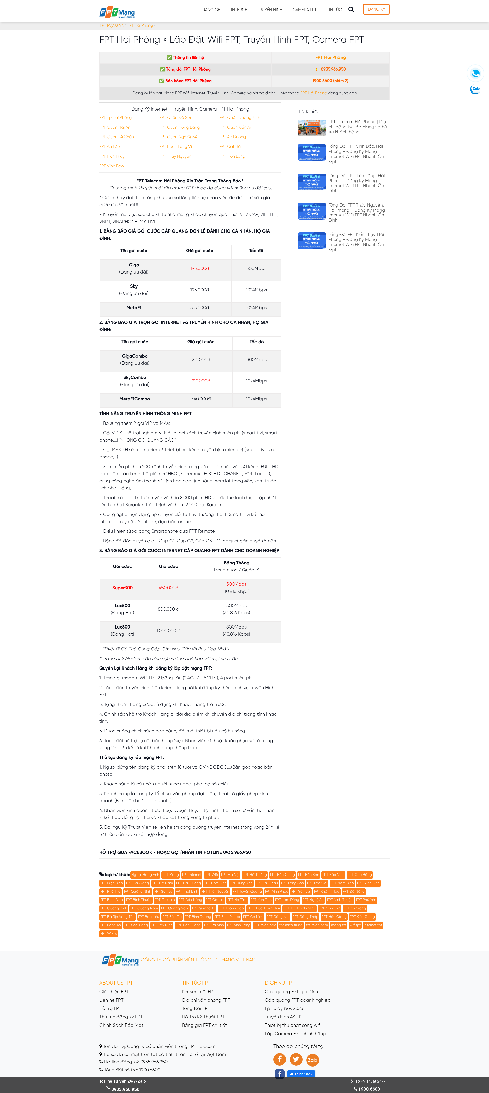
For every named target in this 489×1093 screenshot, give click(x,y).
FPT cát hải (230, 147)
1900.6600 (322, 81)
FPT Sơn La (163, 892)
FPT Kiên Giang (362, 917)
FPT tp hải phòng (115, 118)
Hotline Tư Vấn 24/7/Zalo (122, 1081)
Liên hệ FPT (111, 1000)
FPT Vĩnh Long (238, 925)
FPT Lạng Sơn (292, 883)
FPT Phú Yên (366, 900)
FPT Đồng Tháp (305, 917)
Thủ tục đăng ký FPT (121, 1017)
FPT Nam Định (342, 883)
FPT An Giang (355, 908)
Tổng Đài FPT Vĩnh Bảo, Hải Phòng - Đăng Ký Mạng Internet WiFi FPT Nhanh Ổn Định (356, 154)
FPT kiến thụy (112, 156)
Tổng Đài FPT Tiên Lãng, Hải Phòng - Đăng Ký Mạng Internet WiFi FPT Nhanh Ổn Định (357, 183)
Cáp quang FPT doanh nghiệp (298, 1000)
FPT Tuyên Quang (247, 892)
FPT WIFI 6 (108, 934)
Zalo (312, 1060)
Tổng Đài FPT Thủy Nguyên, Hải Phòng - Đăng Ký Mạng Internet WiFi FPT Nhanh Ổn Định (357, 213)
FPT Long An (110, 925)
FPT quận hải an (114, 127)
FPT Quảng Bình (113, 908)
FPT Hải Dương (188, 883)
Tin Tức (334, 10)
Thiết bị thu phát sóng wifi (293, 1025)
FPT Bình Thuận (139, 900)
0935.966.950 (333, 69)
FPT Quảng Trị (203, 908)
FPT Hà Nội (230, 875)
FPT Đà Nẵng (354, 892)
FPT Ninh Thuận (340, 900)
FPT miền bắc (265, 925)
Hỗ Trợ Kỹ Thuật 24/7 (367, 1081)
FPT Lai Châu (267, 883)
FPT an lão (109, 147)
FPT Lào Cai (317, 883)
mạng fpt (338, 925)
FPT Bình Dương (198, 917)
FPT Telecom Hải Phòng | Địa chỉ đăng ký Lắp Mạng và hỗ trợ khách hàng (358, 127)
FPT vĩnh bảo (111, 166)
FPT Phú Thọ (110, 892)
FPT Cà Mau (253, 917)
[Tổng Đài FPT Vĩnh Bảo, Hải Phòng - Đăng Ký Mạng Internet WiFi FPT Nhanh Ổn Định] (312, 152)
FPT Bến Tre (172, 917)
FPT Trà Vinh (214, 925)
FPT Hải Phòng (330, 57)
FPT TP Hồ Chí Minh (299, 908)
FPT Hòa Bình (215, 883)
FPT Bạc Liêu (148, 917)
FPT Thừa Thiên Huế (263, 908)
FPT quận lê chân (116, 137)
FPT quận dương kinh (240, 118)
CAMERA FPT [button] (305, 10)
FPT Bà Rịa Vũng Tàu (117, 917)
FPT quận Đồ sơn (175, 118)
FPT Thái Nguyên (215, 892)
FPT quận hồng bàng (179, 127)
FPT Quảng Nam (144, 908)
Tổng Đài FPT (196, 1008)
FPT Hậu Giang (334, 917)
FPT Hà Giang (137, 883)
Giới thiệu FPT (114, 992)
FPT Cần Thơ (329, 908)
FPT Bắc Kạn (308, 875)
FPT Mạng (170, 875)
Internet (240, 10)
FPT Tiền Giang (188, 925)
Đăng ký (376, 9)
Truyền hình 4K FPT (284, 1017)
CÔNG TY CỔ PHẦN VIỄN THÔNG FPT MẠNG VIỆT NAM (198, 960)
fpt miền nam (317, 925)
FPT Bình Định (111, 900)
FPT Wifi (211, 875)
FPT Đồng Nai (278, 917)
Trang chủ (211, 10)
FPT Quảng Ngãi (175, 908)
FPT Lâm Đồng (287, 900)
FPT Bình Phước (227, 917)
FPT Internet (191, 875)
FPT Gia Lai (215, 900)
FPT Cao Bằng (360, 875)
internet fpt (373, 925)
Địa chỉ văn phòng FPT (206, 1000)
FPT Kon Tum (261, 900)
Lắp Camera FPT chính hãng (295, 1034)
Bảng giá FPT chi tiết (204, 1025)
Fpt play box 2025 (284, 1008)
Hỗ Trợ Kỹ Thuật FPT (203, 1017)
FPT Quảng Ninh (137, 892)
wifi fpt (355, 925)
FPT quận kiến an (236, 127)
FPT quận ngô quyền (179, 137)
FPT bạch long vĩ (175, 147)
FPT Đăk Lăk (165, 900)
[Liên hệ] (475, 75)
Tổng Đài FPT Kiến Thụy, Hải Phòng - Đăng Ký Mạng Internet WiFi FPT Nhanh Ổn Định (356, 242)
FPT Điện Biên (111, 883)
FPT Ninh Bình (368, 883)
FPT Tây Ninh (161, 925)
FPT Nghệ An (313, 900)
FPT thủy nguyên (175, 156)
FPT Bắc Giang (282, 875)
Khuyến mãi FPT (198, 992)
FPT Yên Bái (301, 892)
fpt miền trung (291, 925)
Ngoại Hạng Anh (145, 875)
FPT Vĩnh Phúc (276, 892)
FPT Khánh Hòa (326, 892)
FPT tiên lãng (232, 156)
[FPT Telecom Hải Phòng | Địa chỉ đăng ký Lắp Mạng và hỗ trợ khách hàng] (312, 128)
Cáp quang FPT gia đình (291, 992)
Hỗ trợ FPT (110, 1008)
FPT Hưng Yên (241, 883)
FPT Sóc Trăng (136, 925)
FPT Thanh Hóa (231, 908)
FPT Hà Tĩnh (237, 900)
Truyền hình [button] (269, 10)
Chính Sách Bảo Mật (121, 1025)
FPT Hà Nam (162, 883)
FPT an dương (233, 137)
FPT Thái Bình (187, 892)
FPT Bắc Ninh (333, 875)
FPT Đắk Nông (190, 900)
